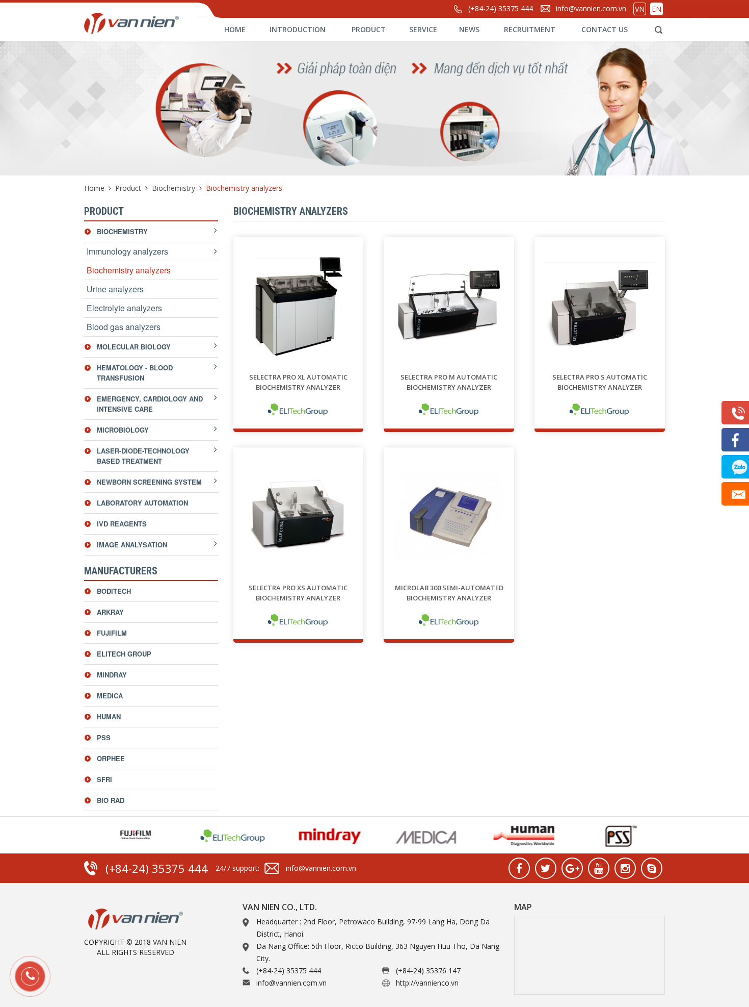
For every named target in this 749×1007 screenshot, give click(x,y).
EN (656, 9)
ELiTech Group (124, 654)
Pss (104, 737)
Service (423, 29)
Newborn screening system (149, 482)
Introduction (298, 29)
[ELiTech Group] (299, 409)
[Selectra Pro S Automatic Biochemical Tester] (600, 307)
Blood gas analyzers (123, 327)
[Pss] (614, 835)
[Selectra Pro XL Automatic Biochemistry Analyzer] (299, 307)
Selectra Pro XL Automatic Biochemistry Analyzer (298, 382)
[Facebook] (519, 868)
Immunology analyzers (127, 251)
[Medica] (421, 835)
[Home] (153, 22)
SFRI (104, 779)
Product (369, 29)
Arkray (110, 612)
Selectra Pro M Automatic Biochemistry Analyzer (448, 382)
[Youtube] (598, 868)
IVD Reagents (122, 523)
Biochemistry (173, 188)
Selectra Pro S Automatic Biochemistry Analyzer (599, 382)
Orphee (111, 758)
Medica (110, 695)
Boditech (114, 591)
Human (109, 716)
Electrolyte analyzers (124, 308)
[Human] (517, 835)
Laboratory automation (142, 503)
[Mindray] (324, 835)
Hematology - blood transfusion (135, 373)
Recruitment (529, 29)
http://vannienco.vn (427, 983)
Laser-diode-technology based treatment (143, 456)
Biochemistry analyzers (129, 270)
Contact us (604, 29)
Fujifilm (112, 633)
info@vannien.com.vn (591, 8)
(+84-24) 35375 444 (500, 8)
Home (235, 29)
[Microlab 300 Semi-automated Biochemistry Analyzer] (449, 517)
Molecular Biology (134, 346)
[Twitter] (545, 868)
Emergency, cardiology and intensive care (150, 404)
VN (640, 9)
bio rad (110, 800)
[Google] (572, 868)
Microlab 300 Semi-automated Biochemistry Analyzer (449, 592)
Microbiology (123, 430)
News (469, 29)
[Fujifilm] (130, 835)
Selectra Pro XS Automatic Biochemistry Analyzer (298, 592)
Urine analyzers (115, 289)
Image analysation (132, 544)
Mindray (112, 674)
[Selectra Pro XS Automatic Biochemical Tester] (299, 517)
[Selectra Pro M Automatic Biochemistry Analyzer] (449, 307)
